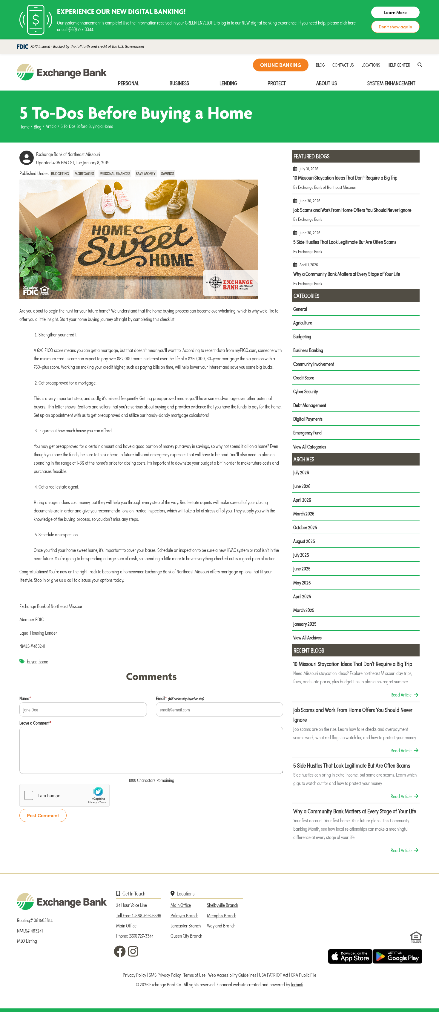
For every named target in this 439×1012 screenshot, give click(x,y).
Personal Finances (115, 173)
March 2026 (303, 513)
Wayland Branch (221, 925)
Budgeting (60, 173)
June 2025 (301, 568)
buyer (32, 661)
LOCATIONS (370, 65)
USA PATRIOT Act (273, 974)
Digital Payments (308, 418)
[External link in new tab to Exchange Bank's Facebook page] (121, 951)
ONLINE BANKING (280, 64)
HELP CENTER (399, 65)
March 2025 (303, 610)
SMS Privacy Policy (165, 974)
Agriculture (302, 322)
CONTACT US (343, 65)
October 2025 (305, 527)
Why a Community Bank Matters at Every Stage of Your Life (356, 276)
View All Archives (307, 637)
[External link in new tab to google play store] (397, 956)
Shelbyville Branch (222, 904)
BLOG (320, 65)
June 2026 (301, 486)
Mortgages (84, 173)
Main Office (181, 904)
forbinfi (297, 984)
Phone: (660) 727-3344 (135, 935)
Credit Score (303, 377)
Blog (38, 126)
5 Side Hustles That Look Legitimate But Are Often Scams (356, 244)
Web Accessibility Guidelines (232, 974)
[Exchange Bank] (62, 72)
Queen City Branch (186, 935)
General (300, 308)
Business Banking (308, 350)
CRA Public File (303, 974)
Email (180, 698)
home (43, 661)
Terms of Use (194, 974)
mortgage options (236, 571)
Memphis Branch (221, 915)
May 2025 (302, 582)
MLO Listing (27, 940)
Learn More (395, 12)
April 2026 (302, 499)
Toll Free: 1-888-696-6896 (138, 915)
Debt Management (309, 405)
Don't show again (395, 27)
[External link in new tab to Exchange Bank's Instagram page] (134, 951)
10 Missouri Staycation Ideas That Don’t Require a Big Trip (356, 180)
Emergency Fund (307, 432)
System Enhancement (391, 83)
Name (25, 698)
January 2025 (304, 623)
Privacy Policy (134, 974)
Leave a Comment (35, 722)
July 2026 (301, 472)
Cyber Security (305, 391)
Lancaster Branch (186, 925)
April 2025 (302, 596)
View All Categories (309, 446)
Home (24, 126)
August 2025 (304, 541)
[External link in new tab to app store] (350, 956)
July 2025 (301, 554)
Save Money (146, 173)
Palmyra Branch (184, 915)
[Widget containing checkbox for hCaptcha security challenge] (64, 795)
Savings (167, 173)
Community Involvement (313, 363)
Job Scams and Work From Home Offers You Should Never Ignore (356, 212)
